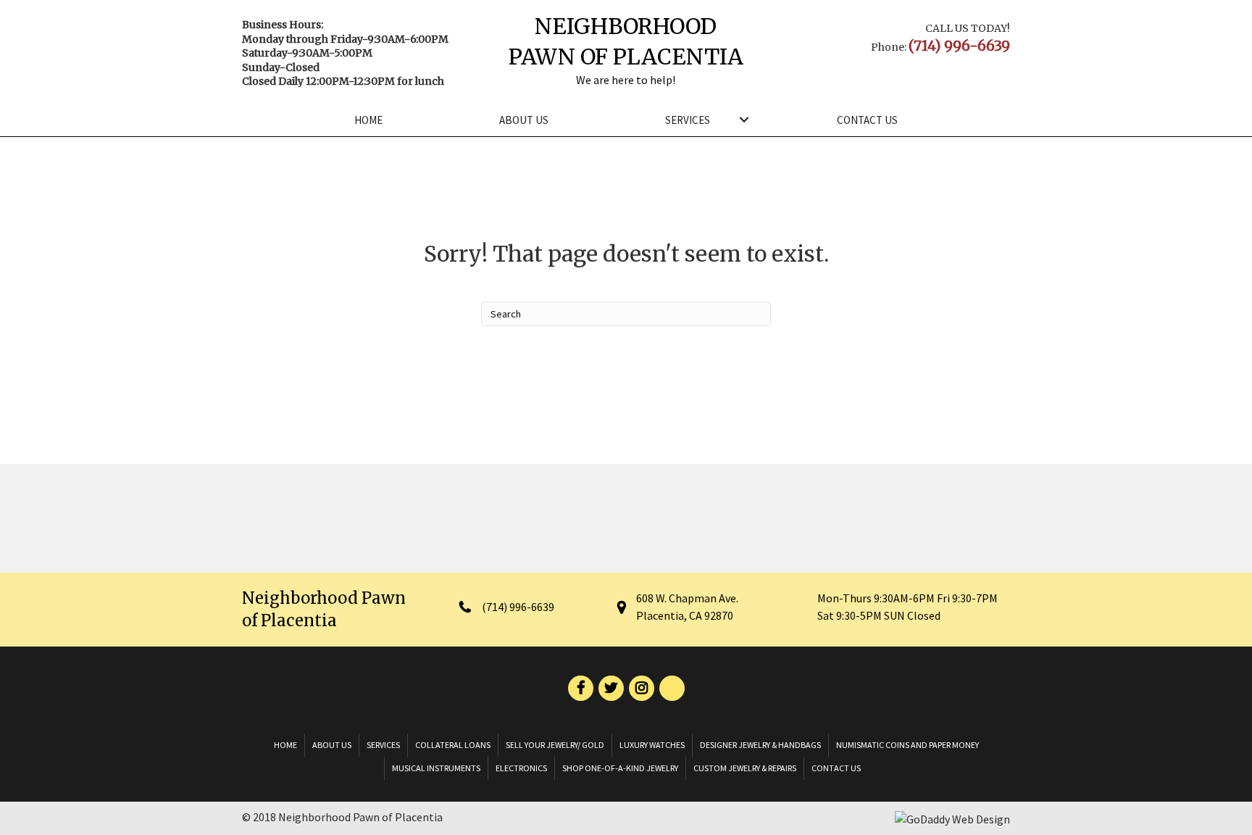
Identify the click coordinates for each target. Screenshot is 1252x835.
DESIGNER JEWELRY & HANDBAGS (760, 744)
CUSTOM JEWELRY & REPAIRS (744, 768)
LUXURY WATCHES (652, 744)
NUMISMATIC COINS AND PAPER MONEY (907, 744)
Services (687, 120)
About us (523, 120)
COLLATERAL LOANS (453, 744)
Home (368, 120)
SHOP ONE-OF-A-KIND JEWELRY (620, 768)
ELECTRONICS (521, 768)
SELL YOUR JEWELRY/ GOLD (555, 744)
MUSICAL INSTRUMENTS (436, 768)
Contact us (867, 120)
